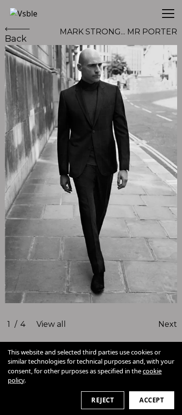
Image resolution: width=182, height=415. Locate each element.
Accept (151, 400)
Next (167, 324)
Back (16, 38)
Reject (102, 400)
